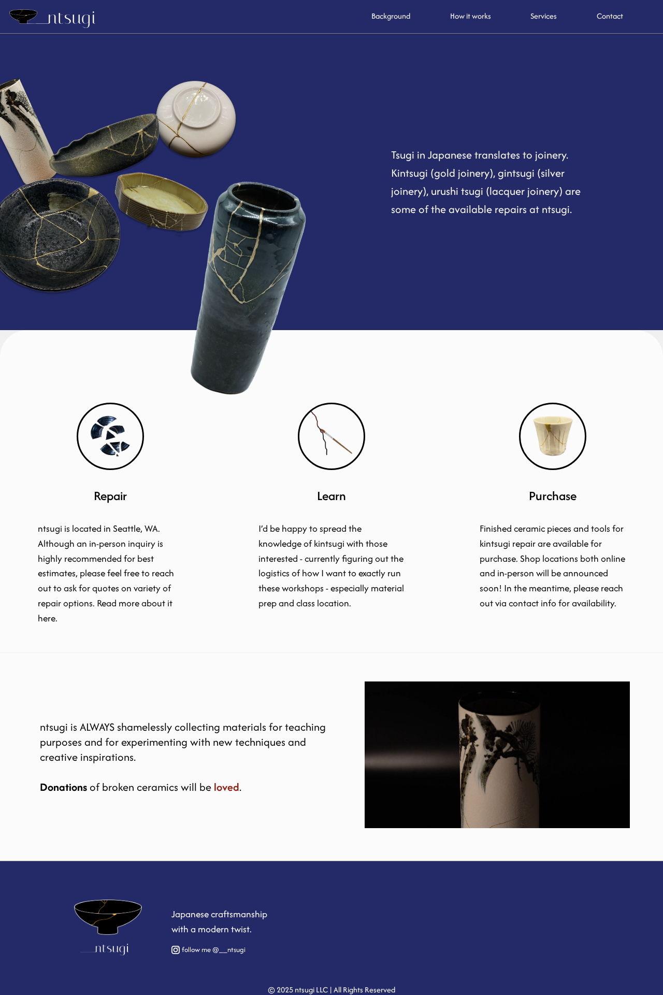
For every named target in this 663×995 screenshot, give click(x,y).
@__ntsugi (229, 950)
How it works (470, 15)
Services (543, 15)
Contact (610, 15)
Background (390, 15)
